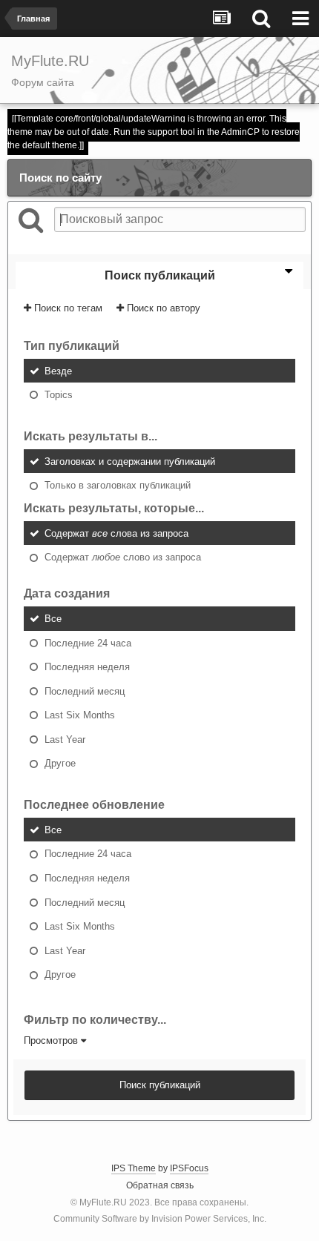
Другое (60, 763)
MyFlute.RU (103, 1202)
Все (53, 618)
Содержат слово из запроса (123, 557)
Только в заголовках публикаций (118, 485)
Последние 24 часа (88, 642)
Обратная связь (160, 1185)
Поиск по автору (162, 308)
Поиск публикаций (159, 1085)
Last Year (65, 738)
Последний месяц (85, 690)
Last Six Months (80, 715)
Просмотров (52, 1040)
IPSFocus (189, 1168)
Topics (59, 394)
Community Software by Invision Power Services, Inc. (159, 1219)
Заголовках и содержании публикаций (130, 460)
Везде (58, 370)
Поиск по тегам (66, 308)
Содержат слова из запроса (116, 532)
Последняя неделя (87, 666)
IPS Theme (133, 1168)
